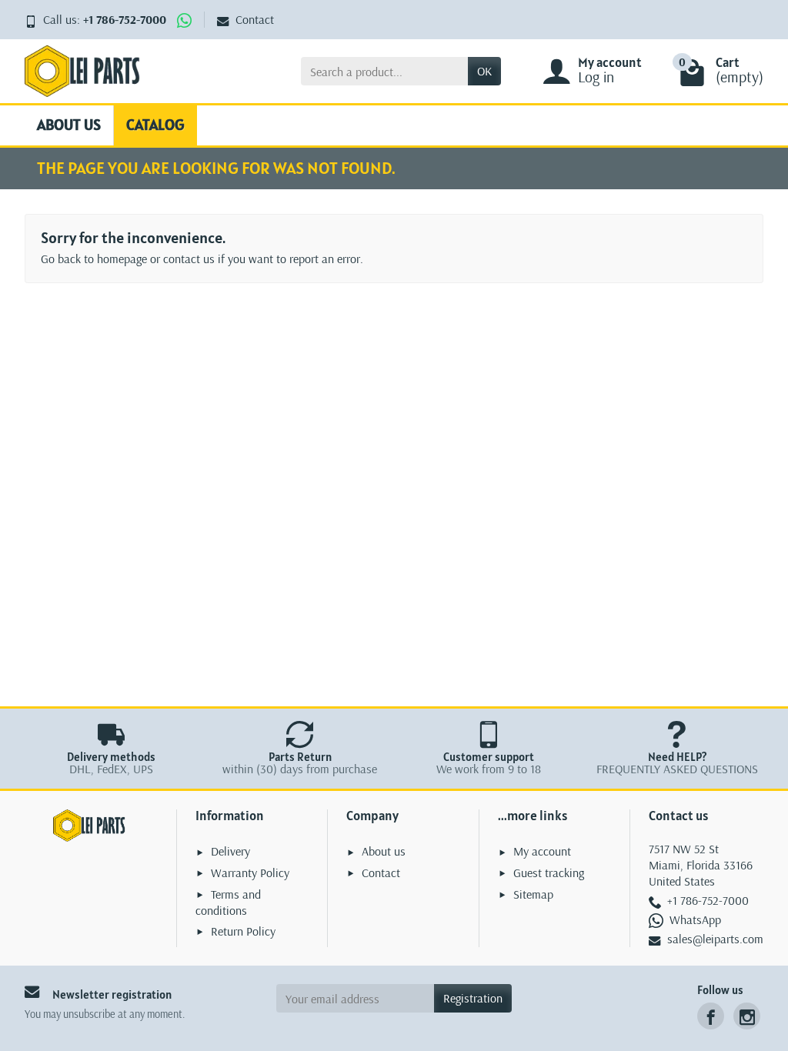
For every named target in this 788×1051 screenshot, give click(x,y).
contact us (189, 258)
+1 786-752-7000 (124, 19)
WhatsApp (695, 919)
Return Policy (243, 931)
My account (542, 851)
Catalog (155, 125)
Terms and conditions (228, 902)
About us (69, 125)
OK (484, 70)
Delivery (230, 851)
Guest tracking (548, 872)
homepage (122, 258)
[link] (710, 1016)
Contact (254, 19)
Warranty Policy (250, 872)
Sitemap (533, 894)
